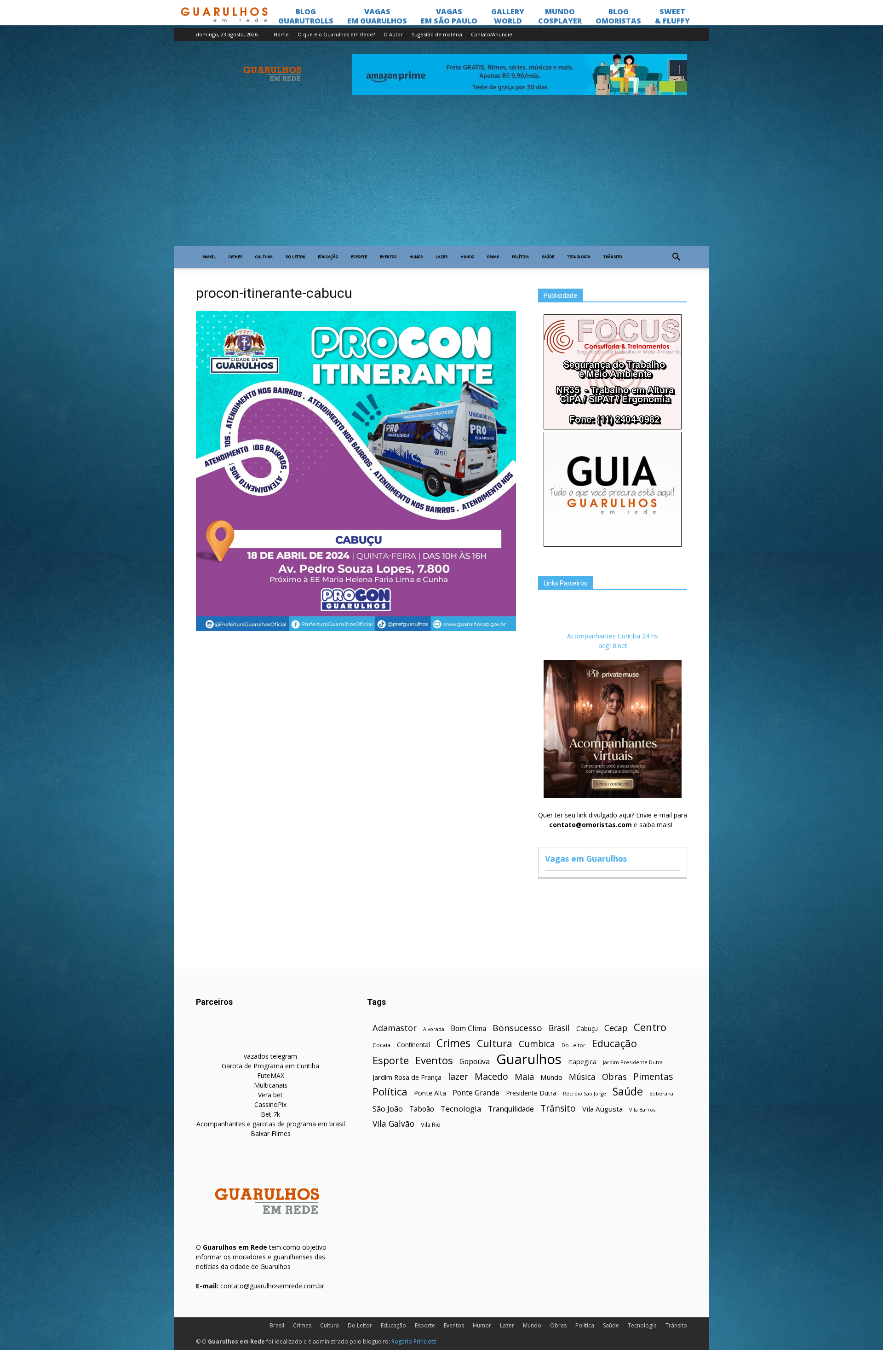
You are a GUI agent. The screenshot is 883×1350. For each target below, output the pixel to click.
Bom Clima (468, 1028)
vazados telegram (270, 1056)
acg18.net (612, 645)
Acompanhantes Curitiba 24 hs (612, 636)
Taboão (421, 1109)
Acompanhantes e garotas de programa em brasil (270, 1123)
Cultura (264, 257)
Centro (650, 1027)
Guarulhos (529, 1059)
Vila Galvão (393, 1124)
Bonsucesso (517, 1028)
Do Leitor (295, 257)
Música (582, 1077)
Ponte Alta (430, 1092)
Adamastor (395, 1028)
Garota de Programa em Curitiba (270, 1065)
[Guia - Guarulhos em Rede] (613, 544)
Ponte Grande (476, 1093)
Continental (413, 1044)
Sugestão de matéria (437, 34)
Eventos (388, 257)
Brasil (209, 257)
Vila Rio (431, 1124)
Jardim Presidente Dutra (633, 1062)
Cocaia (381, 1045)
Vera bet (270, 1094)
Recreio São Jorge (584, 1093)
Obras (493, 257)
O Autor (393, 34)
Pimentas (653, 1076)
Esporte (359, 257)
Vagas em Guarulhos (586, 858)
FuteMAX (270, 1075)
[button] (676, 257)
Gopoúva (474, 1061)
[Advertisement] (441, 177)
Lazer (441, 257)
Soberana (661, 1093)
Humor (416, 257)
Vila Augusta (602, 1108)
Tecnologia (579, 257)
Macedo (491, 1076)
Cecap (615, 1028)
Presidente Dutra (531, 1093)
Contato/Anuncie (491, 34)
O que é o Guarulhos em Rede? (336, 34)
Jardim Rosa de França (407, 1077)
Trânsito (612, 257)
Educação (328, 257)
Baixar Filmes (271, 1133)
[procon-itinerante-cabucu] (356, 628)
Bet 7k (270, 1114)
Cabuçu (587, 1028)
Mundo (467, 257)
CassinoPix (270, 1104)
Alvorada (433, 1029)
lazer (458, 1076)
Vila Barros (642, 1109)
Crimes (235, 257)
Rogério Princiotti (413, 1341)
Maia (524, 1076)
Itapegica (582, 1061)
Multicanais (270, 1085)
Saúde (548, 257)
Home (281, 34)
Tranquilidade (511, 1109)
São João (388, 1108)
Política (520, 257)
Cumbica (537, 1044)
